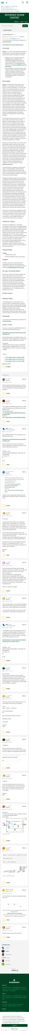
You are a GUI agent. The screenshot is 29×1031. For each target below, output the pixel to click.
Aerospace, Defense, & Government (19, 987)
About (14, 1004)
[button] (4, 367)
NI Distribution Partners (6, 995)
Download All (7, 363)
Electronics (5, 989)
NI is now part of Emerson (7, 1004)
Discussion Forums (21, 1011)
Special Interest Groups (6, 8)
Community (7, 6)
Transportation (13, 990)
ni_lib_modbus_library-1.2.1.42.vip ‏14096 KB (16, 361)
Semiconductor (6, 990)
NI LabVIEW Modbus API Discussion (15, 267)
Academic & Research (6, 987)
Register (16, 21)
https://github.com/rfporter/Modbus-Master (16, 417)
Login (22, 21)
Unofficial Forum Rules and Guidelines (14, 913)
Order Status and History (17, 995)
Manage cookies (14, 1028)
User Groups (14, 6)
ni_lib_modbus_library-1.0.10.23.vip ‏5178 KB (16, 359)
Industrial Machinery (16, 989)
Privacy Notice (13, 1019)
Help (26, 21)
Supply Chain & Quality (12, 1005)
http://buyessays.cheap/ (10, 487)
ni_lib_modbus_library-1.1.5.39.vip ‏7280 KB (15, 357)
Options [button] (24, 379)
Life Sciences (24, 989)
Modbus (4, 51)
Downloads (4, 1011)
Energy (9, 989)
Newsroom (5, 1005)
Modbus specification (7, 164)
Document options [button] (7, 30)
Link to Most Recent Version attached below (12, 44)
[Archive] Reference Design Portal (9, 9)
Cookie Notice (21, 1019)
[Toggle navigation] (7, 2)
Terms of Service (9, 997)
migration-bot (17, 38)
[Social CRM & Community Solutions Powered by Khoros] (15, 970)
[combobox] (11, 25)
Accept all (14, 1025)
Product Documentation (12, 1011)
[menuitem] (23, 3)
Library (4, 354)
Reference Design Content (7, 11)
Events (19, 1005)
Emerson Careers (20, 1004)
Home (2, 6)
